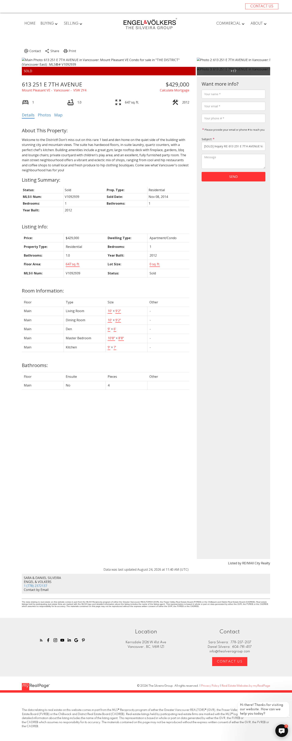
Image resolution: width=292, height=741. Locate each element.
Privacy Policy (210, 685)
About (256, 23)
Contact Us (229, 661)
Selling (71, 23)
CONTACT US (261, 6)
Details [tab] (28, 115)
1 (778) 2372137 (35, 586)
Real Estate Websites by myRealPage (245, 685)
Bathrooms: (35, 365)
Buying (47, 23)
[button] (41, 640)
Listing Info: (35, 226)
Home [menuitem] (30, 23)
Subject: (207, 139)
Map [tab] (58, 115)
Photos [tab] (44, 115)
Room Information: (43, 290)
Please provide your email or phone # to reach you (234, 129)
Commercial (228, 23)
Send (233, 176)
